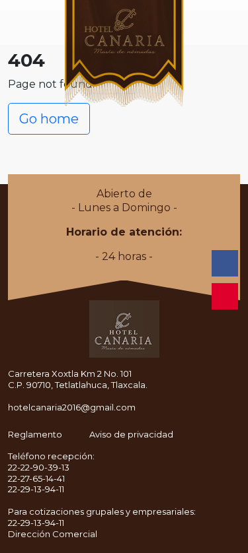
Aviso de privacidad (131, 434)
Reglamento (35, 434)
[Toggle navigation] (13, 27)
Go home (49, 119)
